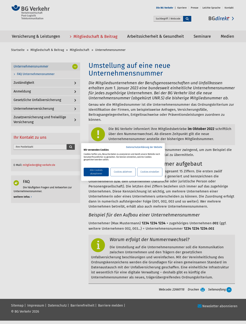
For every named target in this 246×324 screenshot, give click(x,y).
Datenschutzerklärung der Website (144, 147)
